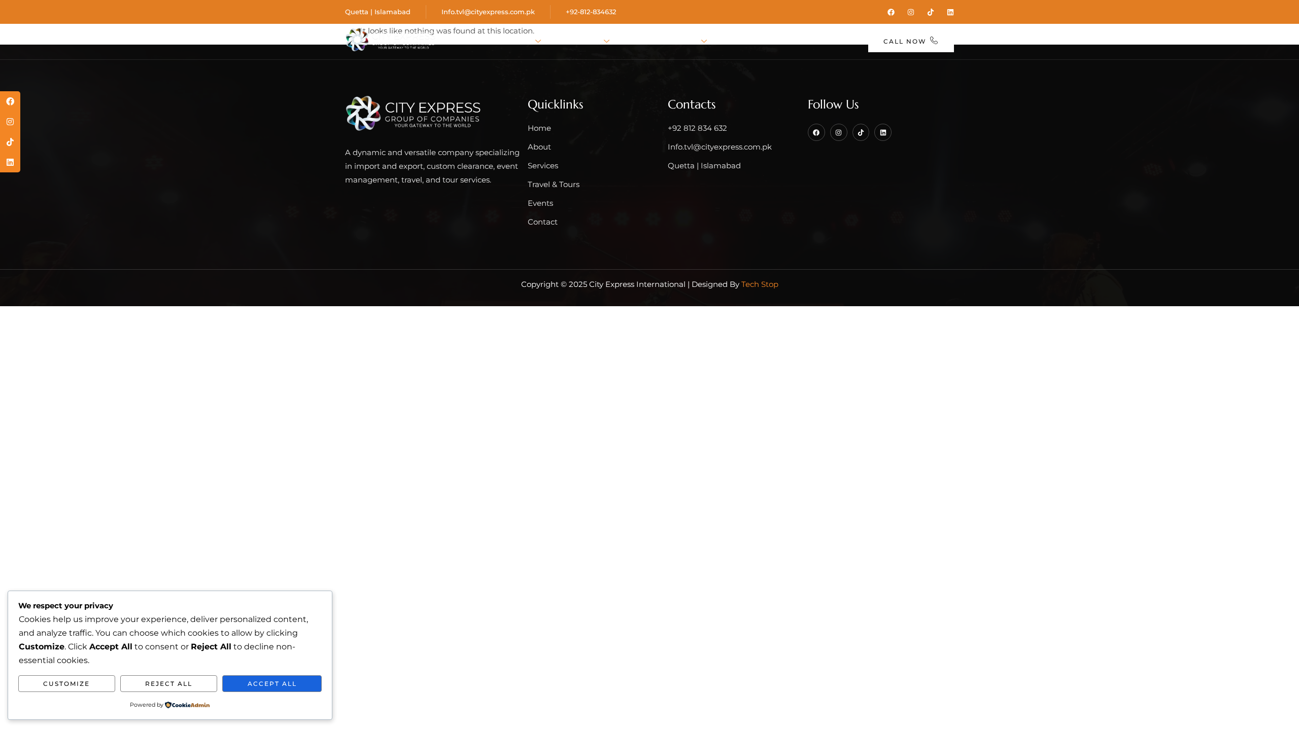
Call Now (905, 41)
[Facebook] (891, 12)
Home (473, 42)
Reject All (168, 683)
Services (579, 42)
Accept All (272, 683)
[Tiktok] (930, 12)
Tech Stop (759, 284)
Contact (833, 42)
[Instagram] (910, 12)
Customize (66, 683)
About (516, 42)
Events (741, 42)
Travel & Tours (662, 42)
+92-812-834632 (591, 12)
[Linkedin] (950, 12)
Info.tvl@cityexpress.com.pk (488, 12)
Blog (785, 42)
